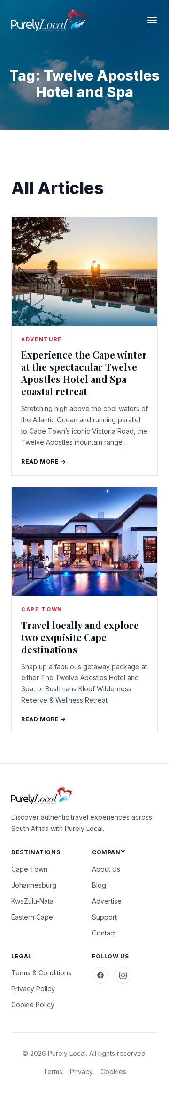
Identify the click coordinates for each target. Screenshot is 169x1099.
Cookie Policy (32, 1005)
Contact (104, 933)
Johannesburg (33, 885)
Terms (52, 1072)
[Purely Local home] (48, 20)
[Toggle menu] (152, 20)
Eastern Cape (32, 917)
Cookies (113, 1072)
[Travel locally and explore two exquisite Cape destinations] (84, 542)
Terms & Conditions (41, 973)
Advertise (107, 901)
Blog (99, 885)
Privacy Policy (33, 989)
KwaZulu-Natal (33, 901)
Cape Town (29, 869)
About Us (106, 869)
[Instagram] (123, 975)
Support (104, 917)
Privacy (81, 1072)
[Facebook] (100, 975)
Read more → (43, 461)
